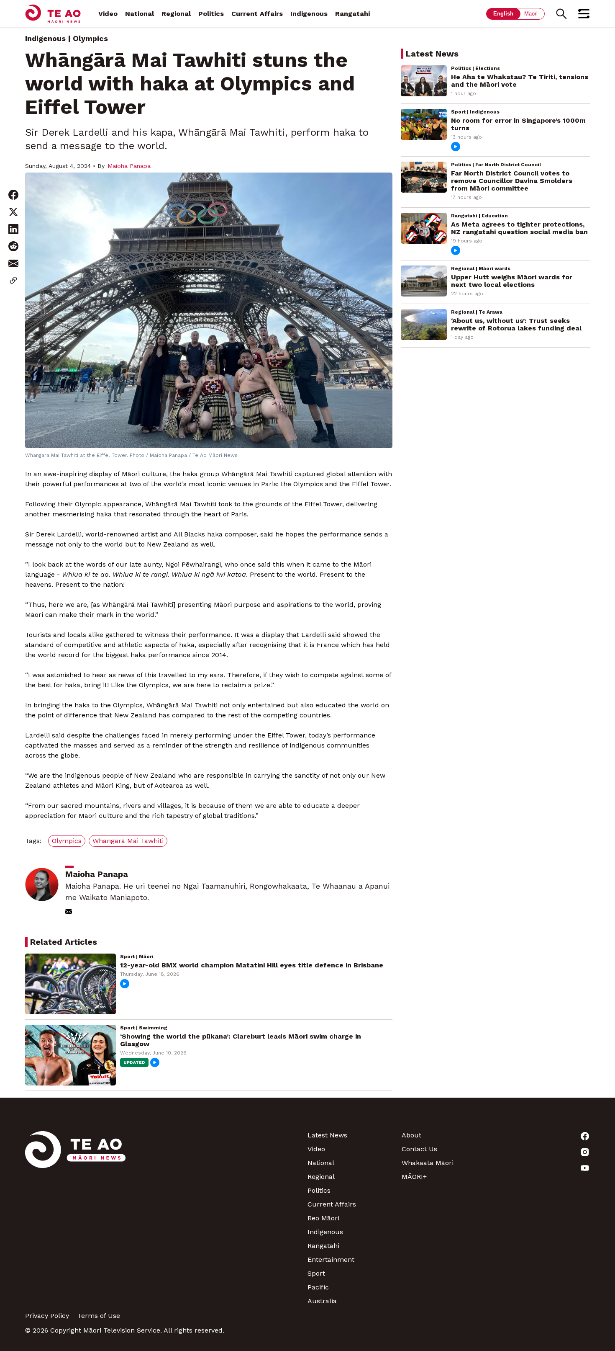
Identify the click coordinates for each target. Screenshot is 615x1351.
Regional (176, 14)
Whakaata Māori (428, 1163)
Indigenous (309, 14)
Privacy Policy (47, 1316)
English (503, 13)
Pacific (318, 1287)
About (411, 1135)
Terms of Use (98, 1316)
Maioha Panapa (129, 165)
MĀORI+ (414, 1177)
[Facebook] (543, 1136)
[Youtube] (543, 1168)
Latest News (327, 1135)
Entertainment (331, 1259)
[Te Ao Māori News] (75, 1218)
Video (108, 14)
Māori (531, 13)
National (139, 14)
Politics (211, 14)
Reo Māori (323, 1218)
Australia (322, 1301)
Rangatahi (352, 14)
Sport (316, 1273)
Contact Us (419, 1149)
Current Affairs (257, 14)
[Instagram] (543, 1152)
